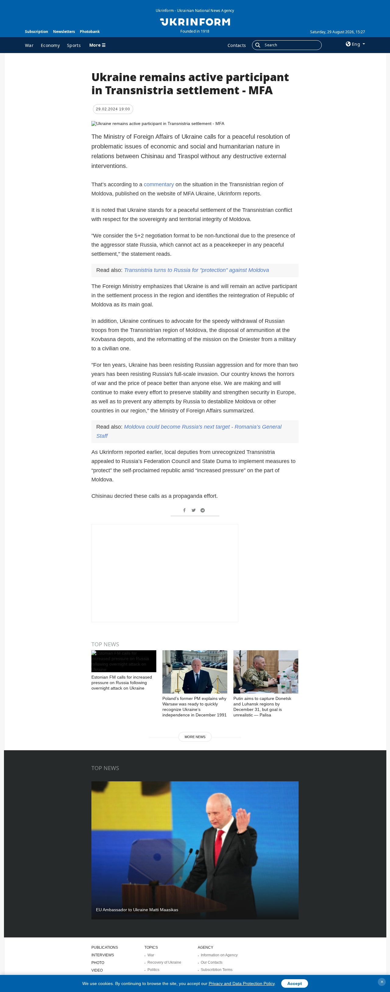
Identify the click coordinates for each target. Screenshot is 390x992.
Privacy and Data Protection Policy (242, 983)
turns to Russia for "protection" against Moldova (196, 270)
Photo (97, 963)
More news (195, 737)
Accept (294, 983)
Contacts (237, 45)
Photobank (90, 31)
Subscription (36, 31)
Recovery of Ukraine (164, 962)
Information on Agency (219, 955)
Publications (104, 947)
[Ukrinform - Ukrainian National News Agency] (195, 21)
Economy (50, 45)
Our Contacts (211, 962)
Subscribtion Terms (216, 970)
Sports (74, 45)
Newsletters (64, 31)
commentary (160, 184)
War (29, 45)
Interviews (102, 955)
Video (97, 970)
